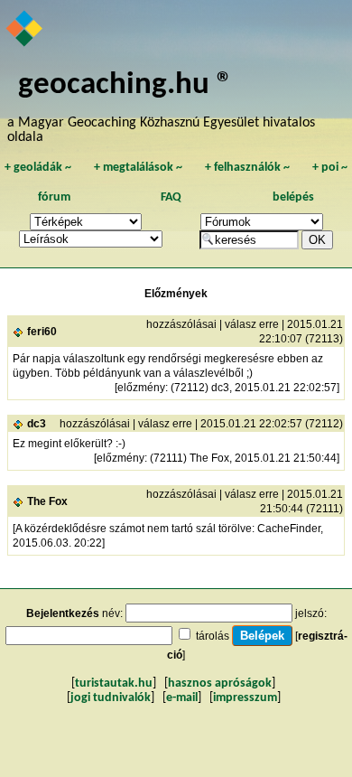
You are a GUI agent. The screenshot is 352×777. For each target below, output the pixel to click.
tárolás (212, 636)
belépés (293, 197)
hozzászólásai (181, 324)
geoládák (38, 167)
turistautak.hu (114, 683)
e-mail (182, 698)
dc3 (36, 423)
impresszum (245, 698)
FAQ (171, 197)
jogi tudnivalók (110, 698)
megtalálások (138, 167)
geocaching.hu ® (125, 85)
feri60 (42, 331)
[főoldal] (25, 29)
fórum (54, 197)
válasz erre (252, 324)
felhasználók (247, 167)
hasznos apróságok (220, 683)
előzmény (141, 387)
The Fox (47, 501)
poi (329, 167)
